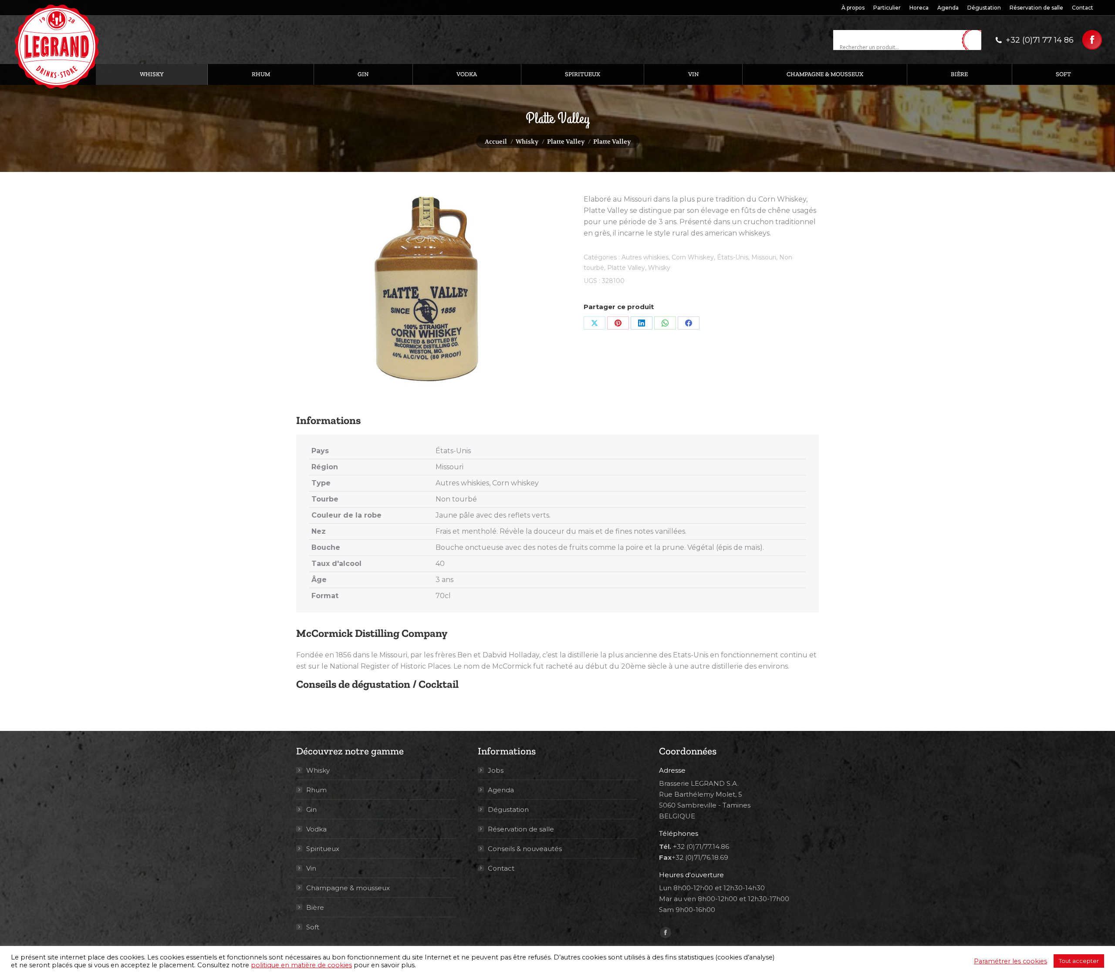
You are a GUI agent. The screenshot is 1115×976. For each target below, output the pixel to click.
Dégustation (508, 809)
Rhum (316, 790)
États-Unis (732, 257)
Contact (501, 868)
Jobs (495, 770)
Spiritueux (322, 849)
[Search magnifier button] (975, 40)
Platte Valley (626, 268)
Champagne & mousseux (348, 888)
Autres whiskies (645, 257)
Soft (312, 927)
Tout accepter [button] (1079, 960)
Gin (311, 809)
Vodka (316, 829)
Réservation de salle (521, 829)
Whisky (659, 268)
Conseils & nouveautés (525, 849)
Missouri (763, 257)
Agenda (501, 790)
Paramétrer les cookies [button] (1010, 961)
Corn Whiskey (693, 257)
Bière (315, 907)
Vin (311, 868)
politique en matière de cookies (301, 965)
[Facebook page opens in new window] (1092, 40)
